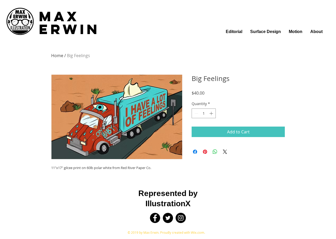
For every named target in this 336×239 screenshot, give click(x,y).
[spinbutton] (203, 113)
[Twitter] (168, 218)
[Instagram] (181, 218)
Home (57, 55)
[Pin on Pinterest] (205, 152)
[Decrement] (195, 113)
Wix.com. (198, 232)
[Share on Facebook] (195, 152)
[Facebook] (155, 218)
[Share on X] (225, 152)
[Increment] (211, 113)
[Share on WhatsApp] (215, 152)
